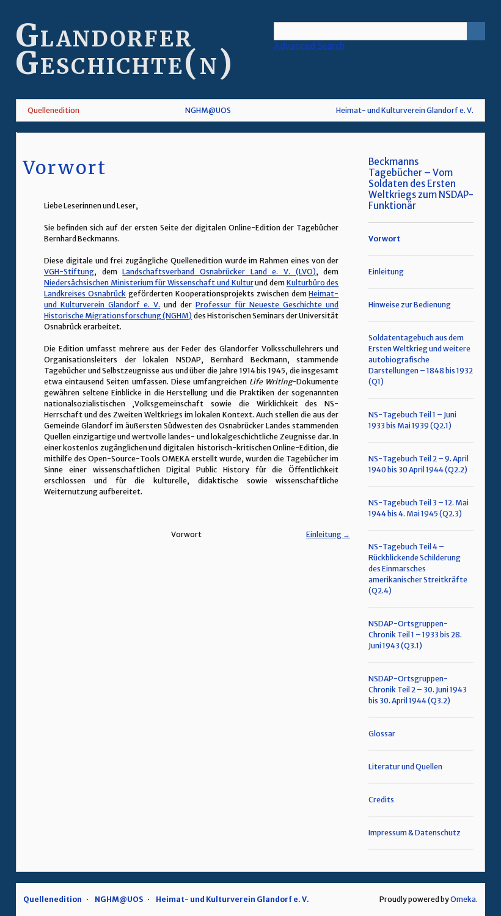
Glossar (381, 733)
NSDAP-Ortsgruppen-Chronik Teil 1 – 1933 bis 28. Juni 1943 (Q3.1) (415, 634)
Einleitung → (328, 534)
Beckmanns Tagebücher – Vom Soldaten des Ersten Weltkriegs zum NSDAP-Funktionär (421, 183)
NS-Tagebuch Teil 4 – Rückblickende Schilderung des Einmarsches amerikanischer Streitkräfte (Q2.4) (417, 568)
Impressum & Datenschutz (414, 832)
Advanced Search (309, 45)
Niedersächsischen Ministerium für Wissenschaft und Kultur (149, 282)
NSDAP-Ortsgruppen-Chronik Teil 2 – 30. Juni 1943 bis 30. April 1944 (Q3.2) (417, 689)
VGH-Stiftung (69, 271)
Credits (381, 799)
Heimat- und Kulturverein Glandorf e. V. (405, 110)
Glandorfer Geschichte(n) (125, 49)
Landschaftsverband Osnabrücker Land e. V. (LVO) (218, 271)
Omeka (463, 899)
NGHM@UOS (208, 110)
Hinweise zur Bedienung (409, 304)
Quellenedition (53, 110)
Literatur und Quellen (405, 766)
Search (476, 31)
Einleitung (386, 271)
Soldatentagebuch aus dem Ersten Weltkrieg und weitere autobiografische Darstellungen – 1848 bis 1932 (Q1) (420, 359)
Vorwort (384, 238)
